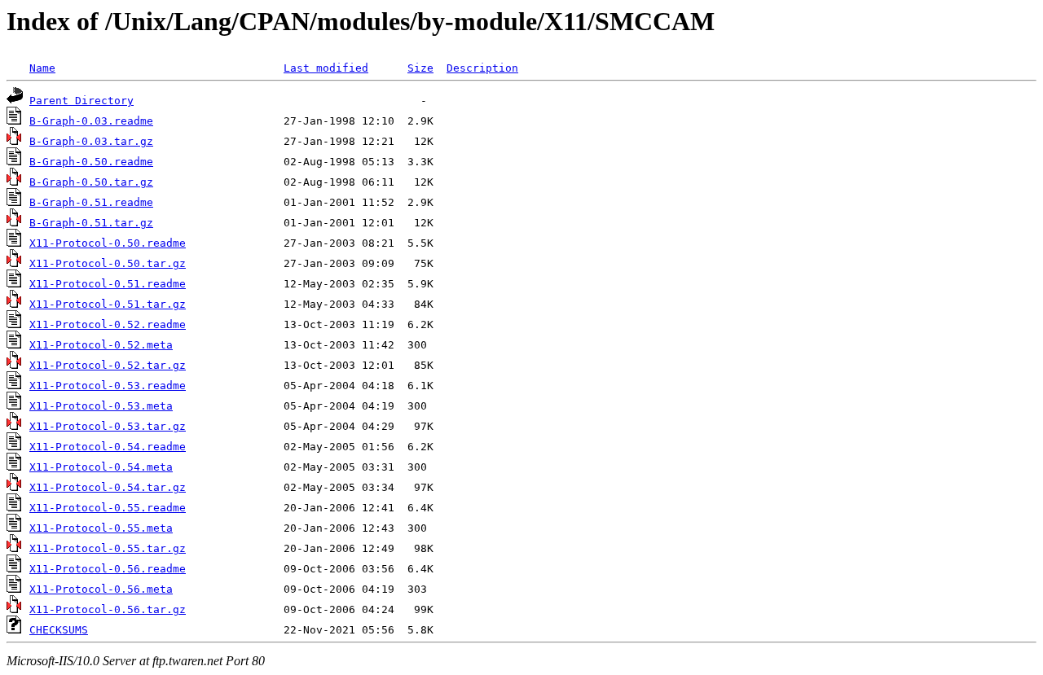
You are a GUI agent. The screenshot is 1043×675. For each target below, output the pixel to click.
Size (420, 68)
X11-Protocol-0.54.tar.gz (107, 487)
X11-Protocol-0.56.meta (101, 589)
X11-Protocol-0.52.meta (101, 345)
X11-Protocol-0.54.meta (101, 467)
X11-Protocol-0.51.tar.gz (107, 304)
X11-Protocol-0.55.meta (101, 528)
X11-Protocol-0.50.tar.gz (107, 263)
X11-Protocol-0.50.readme (107, 243)
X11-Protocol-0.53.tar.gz (107, 426)
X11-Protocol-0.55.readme (107, 508)
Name (42, 68)
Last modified (326, 68)
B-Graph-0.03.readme (91, 121)
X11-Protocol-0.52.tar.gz (107, 365)
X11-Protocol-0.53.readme (107, 385)
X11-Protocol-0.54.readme (107, 447)
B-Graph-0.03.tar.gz (91, 141)
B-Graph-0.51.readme (91, 202)
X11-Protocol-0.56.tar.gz (107, 609)
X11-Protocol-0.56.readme (107, 569)
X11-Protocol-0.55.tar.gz (107, 548)
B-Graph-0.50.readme (91, 162)
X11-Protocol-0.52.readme (107, 324)
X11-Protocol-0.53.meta (101, 406)
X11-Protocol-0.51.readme (107, 284)
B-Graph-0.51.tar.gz (91, 223)
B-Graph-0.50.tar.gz (91, 182)
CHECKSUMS (58, 630)
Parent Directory (81, 100)
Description (482, 68)
